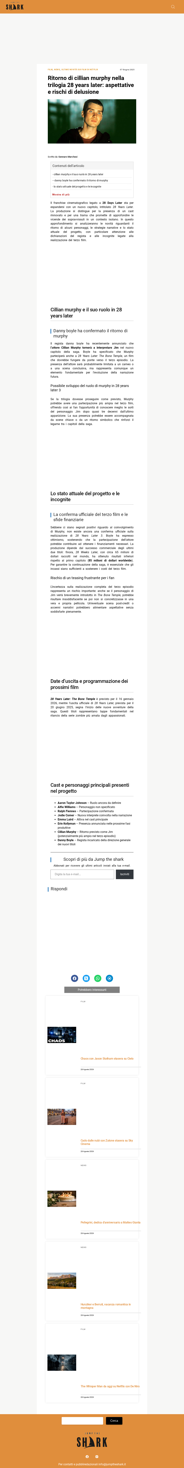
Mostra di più (61, 194)
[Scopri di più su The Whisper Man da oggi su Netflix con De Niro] (61, 1363)
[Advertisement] (92, 39)
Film (50, 69)
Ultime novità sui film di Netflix (79, 69)
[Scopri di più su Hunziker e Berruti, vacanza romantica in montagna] (61, 1281)
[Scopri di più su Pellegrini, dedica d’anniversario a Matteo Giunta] (61, 1199)
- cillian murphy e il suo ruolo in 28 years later (78, 174)
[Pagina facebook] (87, 1457)
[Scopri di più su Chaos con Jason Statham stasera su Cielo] (61, 1035)
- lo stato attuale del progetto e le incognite (76, 186)
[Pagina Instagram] (96, 1457)
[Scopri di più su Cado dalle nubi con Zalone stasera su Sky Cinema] (61, 1117)
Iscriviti (124, 874)
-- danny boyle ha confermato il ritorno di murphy (80, 180)
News (57, 69)
